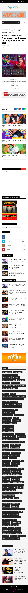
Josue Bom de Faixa (18, 460)
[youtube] (23, 1)
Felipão (16, 417)
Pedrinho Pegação (7, 498)
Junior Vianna (6, 463)
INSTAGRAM (9, 245)
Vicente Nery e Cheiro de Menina (11, 527)
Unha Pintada (6, 525)
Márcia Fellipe (6, 482)
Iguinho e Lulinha (16, 452)
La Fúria (15, 466)
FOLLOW (23, 241)
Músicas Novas (6, 487)
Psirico (16, 498)
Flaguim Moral (16, 420)
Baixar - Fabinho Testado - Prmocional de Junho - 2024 (16, 332)
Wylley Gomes (17, 533)
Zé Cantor (13, 535)
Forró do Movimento (8, 434)
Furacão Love (6, 442)
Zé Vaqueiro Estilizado (8, 538)
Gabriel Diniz (15, 442)
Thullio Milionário (7, 519)
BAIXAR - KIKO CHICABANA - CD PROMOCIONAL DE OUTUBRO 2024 (17, 267)
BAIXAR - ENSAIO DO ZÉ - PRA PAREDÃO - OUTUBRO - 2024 (17, 260)
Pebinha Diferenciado (8, 495)
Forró (17, 29)
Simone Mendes (7, 511)
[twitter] (21, 1)
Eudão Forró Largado (8, 412)
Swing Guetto (6, 514)
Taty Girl (18, 517)
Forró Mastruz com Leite (9, 436)
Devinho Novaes (7, 401)
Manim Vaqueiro (16, 476)
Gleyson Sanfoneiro (8, 450)
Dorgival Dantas (16, 404)
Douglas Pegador (7, 407)
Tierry (15, 519)
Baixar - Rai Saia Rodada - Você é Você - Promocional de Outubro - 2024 (17, 292)
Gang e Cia (5, 444)
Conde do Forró (7, 399)
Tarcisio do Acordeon (8, 517)
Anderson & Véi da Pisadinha (10, 375)
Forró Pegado (21, 436)
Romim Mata (6, 506)
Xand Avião (22, 29)
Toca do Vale (6, 522)
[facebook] (18, 1)
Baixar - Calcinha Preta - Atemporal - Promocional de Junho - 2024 (16, 273)
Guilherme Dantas (19, 450)
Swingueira (15, 514)
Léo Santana (6, 471)
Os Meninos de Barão (8, 493)
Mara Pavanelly (15, 479)
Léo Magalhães (19, 468)
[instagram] (16, 586)
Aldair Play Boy (17, 372)
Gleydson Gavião (15, 447)
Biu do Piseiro (15, 382)
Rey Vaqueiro (6, 503)
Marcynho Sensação (17, 482)
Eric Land (14, 409)
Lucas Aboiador (16, 474)
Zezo (17, 538)
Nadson (14, 487)
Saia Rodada (15, 506)
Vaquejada (14, 525)
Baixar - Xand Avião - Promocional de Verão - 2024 (14, 156)
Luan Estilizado (6, 474)
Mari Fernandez (7, 484)
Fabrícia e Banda (7, 417)
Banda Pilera (21, 380)
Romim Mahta (15, 503)
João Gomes (13, 458)
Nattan (20, 487)
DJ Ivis (15, 401)
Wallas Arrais (16, 530)
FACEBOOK (9, 237)
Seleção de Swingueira (18, 509)
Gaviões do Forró (15, 444)
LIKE (24, 237)
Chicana (13, 393)
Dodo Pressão (6, 404)
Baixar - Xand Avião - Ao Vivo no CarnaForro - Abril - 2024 (14, 141)
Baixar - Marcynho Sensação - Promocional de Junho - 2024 (17, 318)
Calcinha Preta (6, 388)
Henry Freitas (6, 452)
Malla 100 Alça (6, 476)
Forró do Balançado (8, 428)
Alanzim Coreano (7, 372)
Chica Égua (5, 393)
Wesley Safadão (7, 533)
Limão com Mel (16, 471)
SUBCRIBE (23, 249)
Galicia (22, 442)
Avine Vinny (16, 377)
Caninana (15, 388)
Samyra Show (6, 509)
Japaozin (5, 458)
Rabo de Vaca (6, 501)
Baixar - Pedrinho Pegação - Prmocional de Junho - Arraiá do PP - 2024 (17, 346)
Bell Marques (6, 382)
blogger (24, 168)
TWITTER (8, 241)
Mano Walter (6, 479)
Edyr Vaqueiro (6, 409)
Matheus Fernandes (18, 484)
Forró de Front (12, 423)
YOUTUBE (8, 249)
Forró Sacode (14, 439)
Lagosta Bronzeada (8, 468)
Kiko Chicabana (7, 466)
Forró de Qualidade (8, 425)
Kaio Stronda (15, 463)
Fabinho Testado (19, 415)
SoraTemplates (13, 589)
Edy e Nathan (17, 407)
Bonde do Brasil (7, 385)
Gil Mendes (5, 447)
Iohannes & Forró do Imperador (11, 455)
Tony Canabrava (16, 522)
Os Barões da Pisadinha (9, 490)
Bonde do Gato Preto (18, 385)
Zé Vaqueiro (22, 535)
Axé (14, 380)
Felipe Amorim (6, 420)
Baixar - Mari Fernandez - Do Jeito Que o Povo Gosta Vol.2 (16, 338)
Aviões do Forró (7, 380)
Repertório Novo (16, 501)
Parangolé (18, 493)
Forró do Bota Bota (8, 431)
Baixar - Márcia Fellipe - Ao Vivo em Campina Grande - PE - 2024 (17, 305)
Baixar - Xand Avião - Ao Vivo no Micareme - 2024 (13, 126)
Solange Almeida (18, 511)
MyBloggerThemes (14, 591)
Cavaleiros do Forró (8, 391)
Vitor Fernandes (7, 530)
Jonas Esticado (6, 460)
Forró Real (5, 439)
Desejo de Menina (18, 399)
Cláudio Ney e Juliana (19, 396)
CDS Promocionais (10, 29)
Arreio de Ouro (6, 377)
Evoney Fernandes (7, 415)
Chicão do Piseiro (7, 396)
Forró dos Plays (20, 434)
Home (3, 29)
